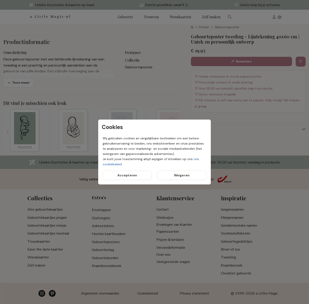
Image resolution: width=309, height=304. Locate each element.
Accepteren (127, 175)
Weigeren (182, 175)
